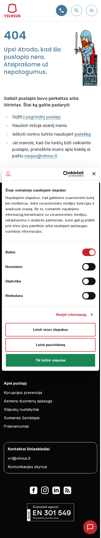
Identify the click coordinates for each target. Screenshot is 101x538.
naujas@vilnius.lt (40, 155)
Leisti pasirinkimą (50, 345)
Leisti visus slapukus (50, 330)
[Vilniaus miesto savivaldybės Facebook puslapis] (33, 490)
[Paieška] (76, 10)
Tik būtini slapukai (50, 360)
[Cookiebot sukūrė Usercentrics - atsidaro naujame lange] (63, 174)
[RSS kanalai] (67, 490)
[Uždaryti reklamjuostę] (94, 173)
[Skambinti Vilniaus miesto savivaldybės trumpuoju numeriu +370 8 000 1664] (61, 10)
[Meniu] (91, 10)
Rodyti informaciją (71, 315)
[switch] (89, 267)
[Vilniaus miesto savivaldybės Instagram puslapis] (45, 490)
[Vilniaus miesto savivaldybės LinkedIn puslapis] (56, 490)
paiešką (83, 134)
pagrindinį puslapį (43, 116)
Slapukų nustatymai (21, 409)
